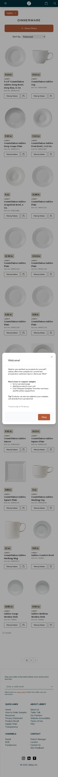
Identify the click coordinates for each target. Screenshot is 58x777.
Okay (44, 417)
